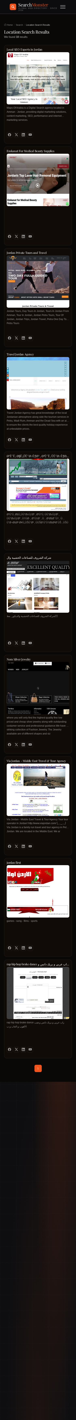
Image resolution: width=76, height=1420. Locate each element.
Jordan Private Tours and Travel (26, 253)
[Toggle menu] (62, 7)
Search (19, 25)
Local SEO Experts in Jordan (24, 49)
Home (9, 25)
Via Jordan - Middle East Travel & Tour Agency (36, 761)
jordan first (14, 863)
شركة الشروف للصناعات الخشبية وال (29, 558)
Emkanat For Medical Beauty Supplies (30, 151)
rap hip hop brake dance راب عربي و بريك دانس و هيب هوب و (37, 964)
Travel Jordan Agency (20, 354)
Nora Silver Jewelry (19, 659)
